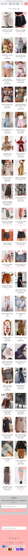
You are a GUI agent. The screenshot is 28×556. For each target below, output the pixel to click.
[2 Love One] (14, 3)
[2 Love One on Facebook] (10, 538)
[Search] (22, 3)
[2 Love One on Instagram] (15, 538)
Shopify (21, 542)
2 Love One (11, 542)
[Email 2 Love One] (18, 538)
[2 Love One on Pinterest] (12, 538)
